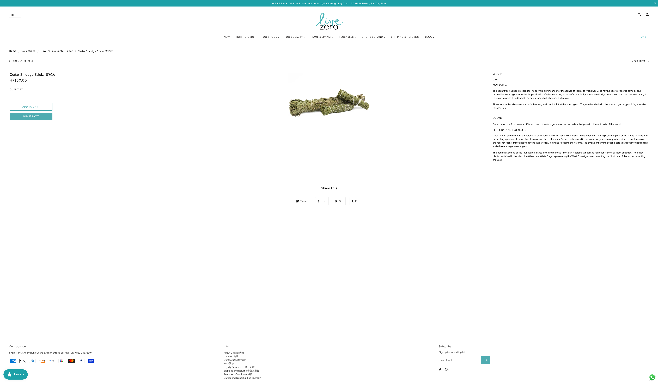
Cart (644, 36)
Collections (28, 51)
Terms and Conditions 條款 (238, 374)
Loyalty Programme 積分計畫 (239, 367)
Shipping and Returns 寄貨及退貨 (241, 370)
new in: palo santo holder (56, 51)
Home (12, 51)
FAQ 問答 (229, 363)
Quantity (15, 89)
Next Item (638, 61)
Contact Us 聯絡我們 (235, 360)
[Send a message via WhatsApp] (652, 377)
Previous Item (22, 61)
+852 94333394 (83, 352)
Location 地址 (231, 356)
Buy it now (31, 116)
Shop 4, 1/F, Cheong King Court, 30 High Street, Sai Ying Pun (41, 352)
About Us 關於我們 (234, 352)
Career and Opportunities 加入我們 (242, 377)
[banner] (329, 21)
